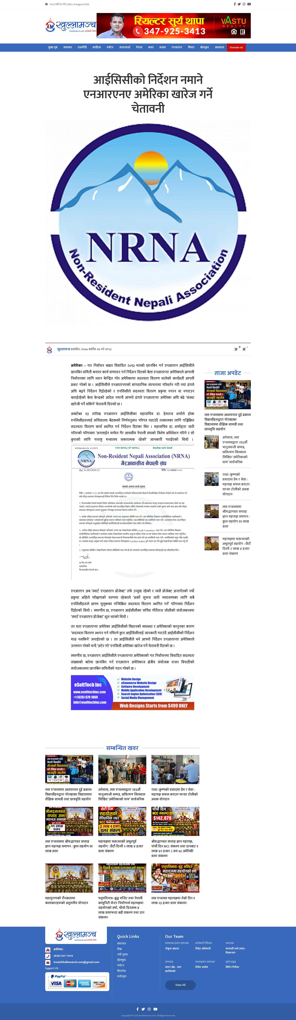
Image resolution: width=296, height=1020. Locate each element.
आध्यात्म (219, 47)
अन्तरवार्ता (124, 47)
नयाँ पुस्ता (122, 954)
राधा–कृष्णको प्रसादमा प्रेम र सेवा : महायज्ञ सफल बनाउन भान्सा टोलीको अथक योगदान (174, 794)
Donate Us (236, 47)
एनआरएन (177, 47)
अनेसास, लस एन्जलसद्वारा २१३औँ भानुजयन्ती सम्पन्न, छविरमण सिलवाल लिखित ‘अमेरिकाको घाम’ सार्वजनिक (121, 794)
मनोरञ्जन (121, 976)
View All (180, 985)
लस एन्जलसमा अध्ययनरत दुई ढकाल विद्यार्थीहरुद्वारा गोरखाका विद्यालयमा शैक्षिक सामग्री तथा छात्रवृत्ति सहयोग (68, 794)
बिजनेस (121, 971)
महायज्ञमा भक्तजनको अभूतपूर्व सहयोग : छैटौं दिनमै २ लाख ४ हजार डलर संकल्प (120, 846)
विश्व (119, 949)
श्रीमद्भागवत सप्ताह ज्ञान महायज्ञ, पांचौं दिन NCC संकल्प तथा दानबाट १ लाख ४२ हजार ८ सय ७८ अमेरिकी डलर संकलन (174, 849)
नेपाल (139, 47)
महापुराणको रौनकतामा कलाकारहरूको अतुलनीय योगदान (66, 900)
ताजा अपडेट (227, 373)
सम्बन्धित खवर (122, 748)
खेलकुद (204, 47)
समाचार (67, 47)
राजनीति (82, 47)
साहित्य (96, 47)
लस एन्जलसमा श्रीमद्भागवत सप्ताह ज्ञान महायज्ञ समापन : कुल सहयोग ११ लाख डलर (69, 846)
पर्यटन (110, 47)
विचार (191, 47)
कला (151, 47)
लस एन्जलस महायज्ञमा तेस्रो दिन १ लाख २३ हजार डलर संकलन (173, 900)
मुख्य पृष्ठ (53, 47)
